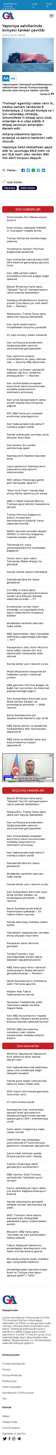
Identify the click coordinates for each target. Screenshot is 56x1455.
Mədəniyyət (9, 1381)
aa (13, 78)
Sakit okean (27, 188)
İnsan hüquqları (12, 1387)
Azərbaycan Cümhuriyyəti (18, 1392)
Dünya (6, 1369)
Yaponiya (9, 188)
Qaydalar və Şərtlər (14, 1433)
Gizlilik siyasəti (11, 1427)
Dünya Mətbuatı (12, 1375)
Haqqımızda (9, 1422)
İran (4, 1398)
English (49, 5)
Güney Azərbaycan (13, 1363)
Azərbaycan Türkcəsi (10, 5)
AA (6, 78)
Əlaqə (5, 1416)
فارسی (34, 5)
